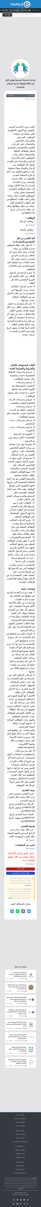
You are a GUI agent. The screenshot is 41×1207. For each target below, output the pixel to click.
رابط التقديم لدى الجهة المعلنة (20, 873)
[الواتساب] (27, 1204)
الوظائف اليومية (20, 1150)
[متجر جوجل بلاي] (14, 1204)
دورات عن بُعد (20, 1138)
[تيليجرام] (24, 1204)
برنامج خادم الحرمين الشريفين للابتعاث (19, 1065)
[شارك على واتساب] (17, 911)
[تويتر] (17, 1200)
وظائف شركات (20, 1122)
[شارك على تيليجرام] (12, 911)
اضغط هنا (30, 224)
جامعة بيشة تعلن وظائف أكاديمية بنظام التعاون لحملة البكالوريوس (17, 1049)
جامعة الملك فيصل (21, 991)
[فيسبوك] (24, 1200)
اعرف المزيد (28, 885)
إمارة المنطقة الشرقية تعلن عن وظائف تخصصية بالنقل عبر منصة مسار (16, 1024)
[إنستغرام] (14, 1200)
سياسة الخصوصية (20, 1173)
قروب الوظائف (20, 1157)
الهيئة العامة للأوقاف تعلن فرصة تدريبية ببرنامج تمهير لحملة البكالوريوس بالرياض (16, 999)
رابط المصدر (20, 869)
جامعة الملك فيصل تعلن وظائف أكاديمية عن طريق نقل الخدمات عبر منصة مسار (16, 986)
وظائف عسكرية (20, 1119)
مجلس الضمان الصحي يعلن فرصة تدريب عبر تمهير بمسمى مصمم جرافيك (17, 1036)
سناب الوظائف (20, 1154)
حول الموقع (20, 1162)
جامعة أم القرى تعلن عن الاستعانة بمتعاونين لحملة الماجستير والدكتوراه (18, 974)
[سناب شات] (20, 1200)
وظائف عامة (20, 1131)
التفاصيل (10, 898)
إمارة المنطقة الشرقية (20, 1028)
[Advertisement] (20, 37)
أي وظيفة (22, 1195)
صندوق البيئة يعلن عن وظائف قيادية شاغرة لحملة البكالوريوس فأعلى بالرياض (16, 1011)
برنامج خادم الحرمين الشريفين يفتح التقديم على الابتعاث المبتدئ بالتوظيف (17, 1061)
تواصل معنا (20, 1166)
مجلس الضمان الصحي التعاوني (19, 1040)
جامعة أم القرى (22, 978)
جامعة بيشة (22, 1053)
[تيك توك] (27, 1200)
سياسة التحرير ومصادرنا (20, 1142)
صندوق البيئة (22, 1016)
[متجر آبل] (17, 1204)
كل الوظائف (20, 1146)
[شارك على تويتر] (29, 911)
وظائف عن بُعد (20, 1126)
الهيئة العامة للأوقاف (20, 1003)
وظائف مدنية (31, 95)
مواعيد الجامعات (20, 1134)
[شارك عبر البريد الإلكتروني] (23, 911)
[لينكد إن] (20, 1204)
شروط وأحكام (20, 1169)
